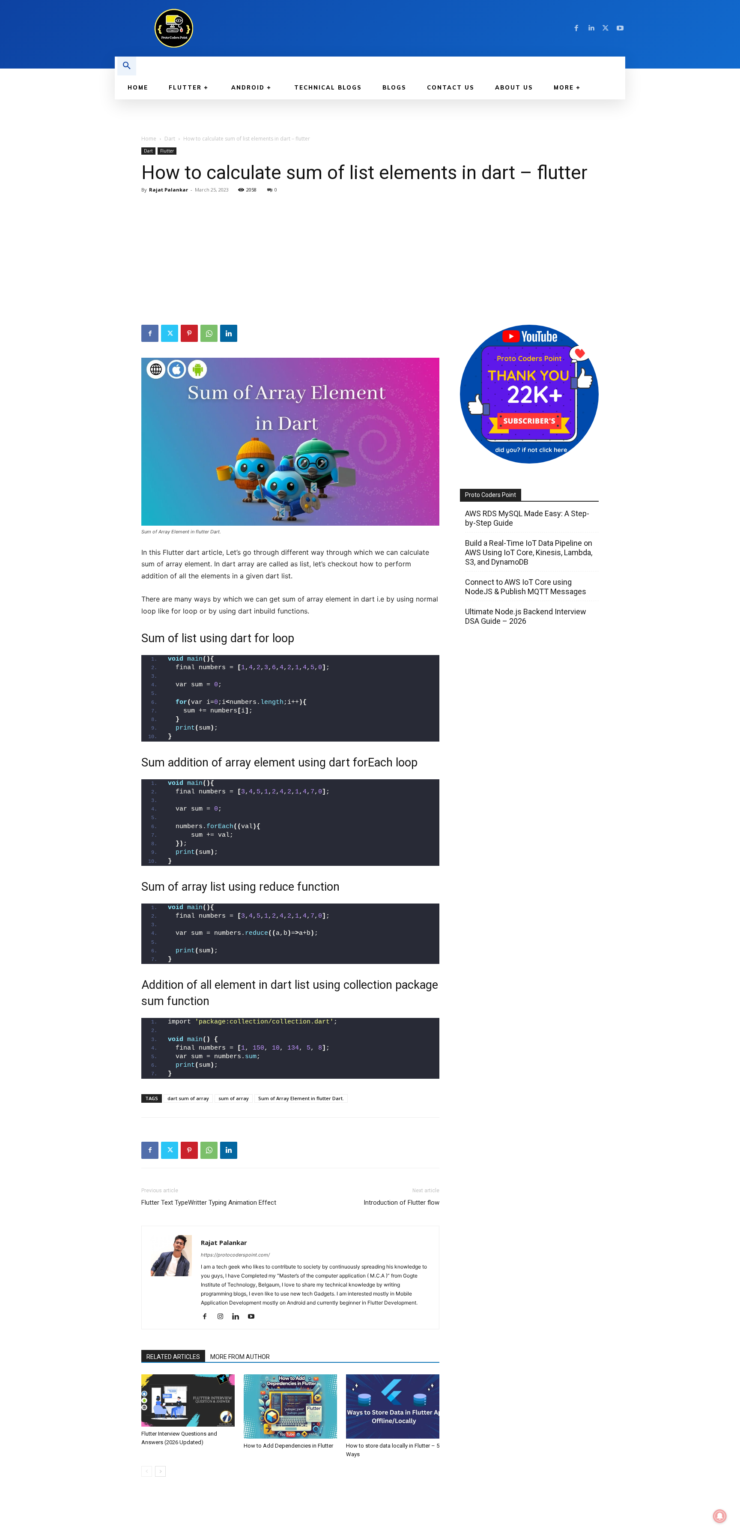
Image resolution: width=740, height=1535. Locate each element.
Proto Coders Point (490, 494)
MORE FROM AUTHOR (240, 1356)
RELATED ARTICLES (173, 1356)
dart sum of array (188, 1098)
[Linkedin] (591, 28)
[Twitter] (605, 28)
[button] (126, 66)
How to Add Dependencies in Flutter (288, 1445)
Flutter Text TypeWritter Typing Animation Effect (208, 1202)
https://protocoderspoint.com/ (235, 1255)
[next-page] (160, 1471)
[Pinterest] (189, 333)
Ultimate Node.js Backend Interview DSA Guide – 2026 (525, 616)
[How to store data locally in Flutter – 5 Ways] (392, 1406)
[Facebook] (576, 28)
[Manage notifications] (720, 1516)
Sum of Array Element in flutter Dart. (301, 1098)
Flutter (167, 151)
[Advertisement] (370, 260)
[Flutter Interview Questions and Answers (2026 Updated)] (188, 1400)
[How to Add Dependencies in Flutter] (290, 1406)
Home (148, 138)
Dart (169, 138)
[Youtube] (620, 28)
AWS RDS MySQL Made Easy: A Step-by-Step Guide (527, 518)
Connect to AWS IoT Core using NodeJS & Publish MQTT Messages (525, 586)
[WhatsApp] (209, 333)
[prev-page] (146, 1471)
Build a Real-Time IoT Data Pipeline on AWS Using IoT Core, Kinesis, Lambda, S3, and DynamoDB (528, 552)
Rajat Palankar (168, 189)
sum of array (233, 1098)
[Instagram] (223, 1317)
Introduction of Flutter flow (401, 1202)
